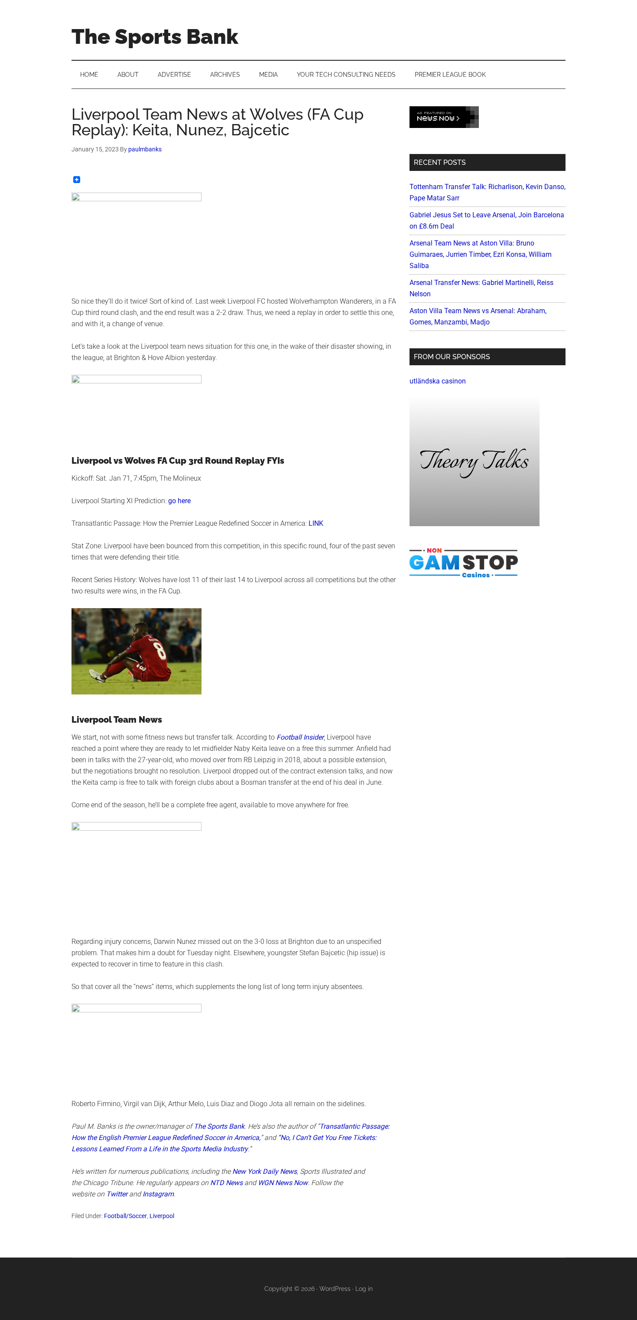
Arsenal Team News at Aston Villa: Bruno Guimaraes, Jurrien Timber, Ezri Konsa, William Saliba (481, 254)
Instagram (158, 1194)
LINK (316, 523)
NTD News (226, 1183)
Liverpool (162, 1215)
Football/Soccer (125, 1215)
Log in (364, 1288)
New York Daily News (264, 1171)
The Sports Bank (155, 36)
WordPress (335, 1288)
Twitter (116, 1194)
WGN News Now (283, 1183)
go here (179, 501)
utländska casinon (438, 381)
